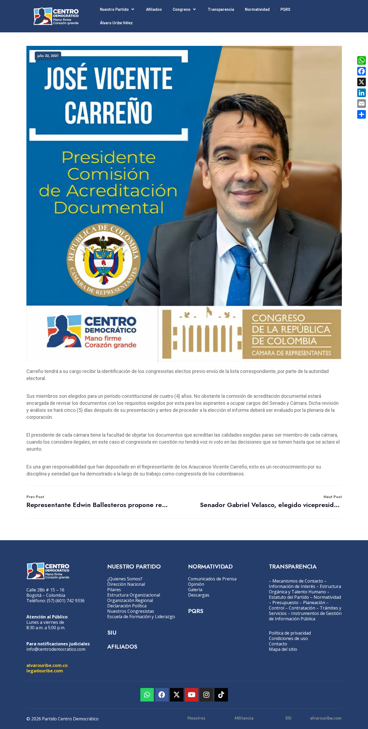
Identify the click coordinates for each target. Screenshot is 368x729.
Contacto (278, 644)
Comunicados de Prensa (212, 579)
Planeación (314, 602)
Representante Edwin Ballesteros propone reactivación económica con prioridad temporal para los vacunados (97, 501)
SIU (111, 632)
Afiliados (154, 9)
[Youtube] (191, 694)
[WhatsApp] (361, 60)
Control (276, 608)
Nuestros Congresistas (130, 611)
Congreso (181, 9)
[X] (361, 82)
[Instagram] (206, 694)
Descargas (198, 595)
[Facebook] (162, 694)
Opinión (196, 584)
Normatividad (257, 9)
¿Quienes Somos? (125, 579)
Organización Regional (130, 600)
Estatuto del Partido (289, 597)
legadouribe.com (44, 671)
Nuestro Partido (114, 9)
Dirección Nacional (126, 584)
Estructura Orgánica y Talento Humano (305, 589)
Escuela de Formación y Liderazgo (141, 617)
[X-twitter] (176, 694)
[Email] (361, 103)
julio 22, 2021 (47, 55)
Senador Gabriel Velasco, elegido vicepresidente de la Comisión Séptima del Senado (271, 501)
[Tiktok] (221, 694)
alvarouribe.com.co (47, 665)
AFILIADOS (122, 646)
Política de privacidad (290, 633)
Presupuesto (285, 602)
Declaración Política (127, 606)
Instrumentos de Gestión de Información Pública (305, 616)
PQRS (285, 9)
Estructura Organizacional (133, 595)
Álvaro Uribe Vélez (116, 23)
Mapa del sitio (283, 649)
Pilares (114, 590)
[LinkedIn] (361, 92)
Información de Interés (292, 586)
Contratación (302, 608)
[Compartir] (361, 114)
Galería (195, 590)
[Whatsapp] (147, 694)
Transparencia (221, 9)
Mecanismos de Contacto (297, 581)
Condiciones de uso (288, 638)
